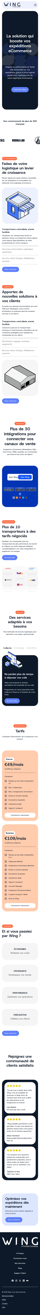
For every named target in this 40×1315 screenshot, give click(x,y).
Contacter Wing (20, 90)
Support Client (20, 1273)
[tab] (20, 236)
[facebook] (12, 1280)
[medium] (27, 1280)
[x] (20, 1280)
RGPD (4, 1300)
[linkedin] (23, 1280)
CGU (3, 1307)
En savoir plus (10, 557)
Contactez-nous (20, 1258)
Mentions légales (7, 1296)
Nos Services (20, 1263)
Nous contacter (11, 269)
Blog (20, 1268)
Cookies (4, 1303)
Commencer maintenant (20, 815)
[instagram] (16, 1280)
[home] (17, 5)
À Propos (20, 1253)
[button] (35, 4)
